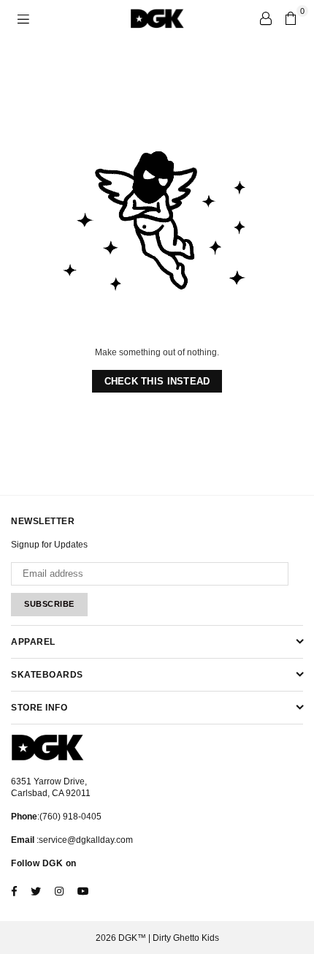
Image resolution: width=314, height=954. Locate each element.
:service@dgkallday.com (83, 840)
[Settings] (265, 18)
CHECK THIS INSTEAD (157, 381)
